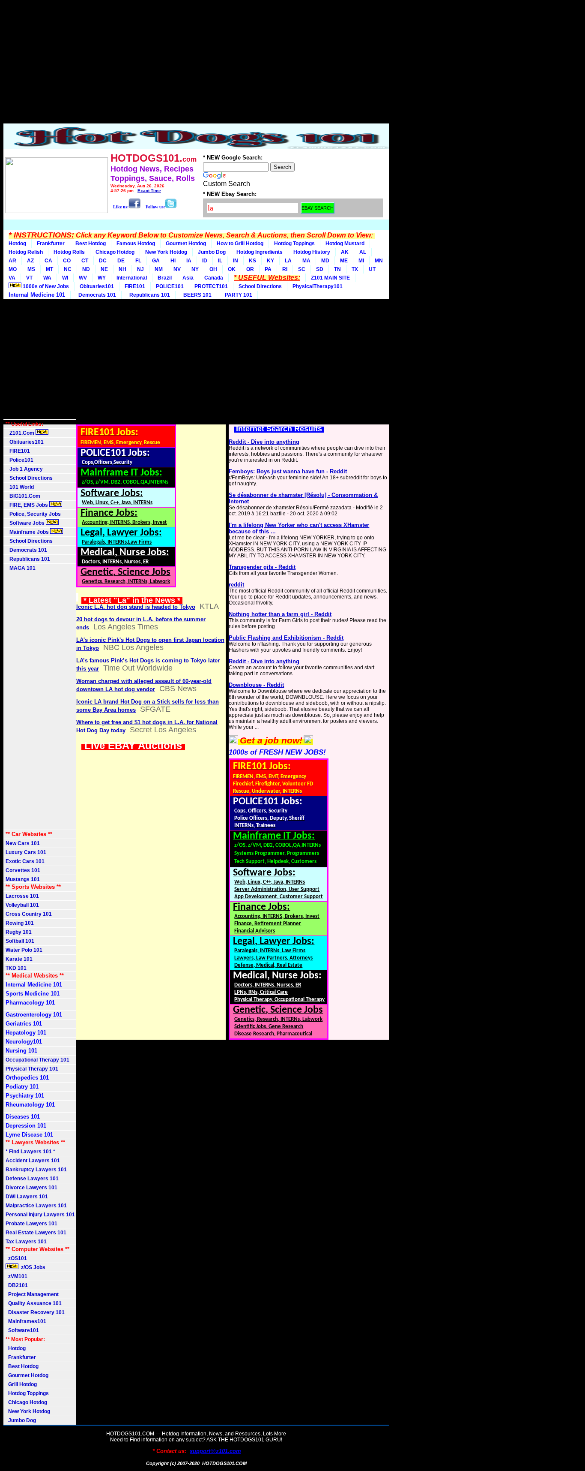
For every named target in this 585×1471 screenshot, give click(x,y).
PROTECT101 (211, 286)
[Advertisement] (196, 63)
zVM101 (16, 1276)
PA (268, 269)
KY (270, 261)
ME (344, 261)
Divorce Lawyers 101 (31, 1188)
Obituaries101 (97, 286)
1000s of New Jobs (45, 286)
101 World (20, 487)
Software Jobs (26, 523)
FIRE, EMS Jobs (27, 505)
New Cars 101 (23, 843)
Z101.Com (21, 433)
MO (13, 269)
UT (372, 269)
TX (355, 269)
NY (195, 269)
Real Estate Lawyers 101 (36, 1233)
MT (49, 269)
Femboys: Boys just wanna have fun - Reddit (288, 471)
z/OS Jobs (32, 1267)
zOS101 (16, 1258)
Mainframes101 (26, 1321)
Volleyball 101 (22, 905)
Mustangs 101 (23, 879)
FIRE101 (135, 286)
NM (159, 269)
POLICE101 (170, 286)
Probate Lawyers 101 (31, 1224)
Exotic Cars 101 (25, 861)
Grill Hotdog (21, 1384)
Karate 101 (19, 959)
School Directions (260, 286)
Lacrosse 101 (22, 896)
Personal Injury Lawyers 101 (40, 1215)
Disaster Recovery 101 (35, 1312)
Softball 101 (20, 941)
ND (86, 269)
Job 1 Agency (24, 469)
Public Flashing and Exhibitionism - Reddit (286, 638)
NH (122, 269)
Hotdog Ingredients (259, 252)
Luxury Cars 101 (26, 852)
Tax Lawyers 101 (26, 1242)
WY (102, 278)
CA (48, 261)
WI (65, 278)
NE (104, 269)
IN (235, 261)
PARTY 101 (237, 295)
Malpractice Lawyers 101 (36, 1206)
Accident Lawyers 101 (33, 1161)
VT (29, 278)
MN (379, 261)
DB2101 (17, 1285)
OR (250, 269)
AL (362, 252)
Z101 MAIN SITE (330, 278)
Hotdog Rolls (69, 252)
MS (31, 269)
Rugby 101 (19, 932)
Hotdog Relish (26, 252)
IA (188, 261)
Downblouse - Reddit (256, 685)
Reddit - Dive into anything (264, 442)
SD (319, 269)
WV (83, 278)
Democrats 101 (96, 295)
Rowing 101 (20, 923)
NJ (140, 269)
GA (156, 261)
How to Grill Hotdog (240, 244)
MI (361, 261)
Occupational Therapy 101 (37, 1060)
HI (173, 261)
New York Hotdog (166, 252)
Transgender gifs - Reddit (262, 567)
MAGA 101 (21, 568)
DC (103, 261)
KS (252, 261)
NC (68, 269)
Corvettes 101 (23, 870)
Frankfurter (51, 244)
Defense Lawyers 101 (32, 1179)
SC (301, 269)
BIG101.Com (23, 496)
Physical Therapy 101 (32, 1069)
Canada (213, 278)
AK (345, 252)
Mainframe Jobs (28, 532)
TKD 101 (16, 968)
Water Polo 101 (24, 950)
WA (47, 278)
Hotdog (17, 244)
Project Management (32, 1294)
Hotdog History (311, 252)
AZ (30, 261)
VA (12, 278)
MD (325, 261)
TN (337, 269)
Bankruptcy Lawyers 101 (36, 1170)
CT (84, 261)
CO (67, 261)
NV (177, 269)
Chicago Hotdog (115, 252)
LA (288, 261)
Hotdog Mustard (344, 244)
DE (121, 261)
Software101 (22, 1330)
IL (220, 261)
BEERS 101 (196, 295)
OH (213, 269)
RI (284, 269)
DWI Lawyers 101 (27, 1197)
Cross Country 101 (29, 914)
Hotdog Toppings (294, 244)
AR (12, 261)
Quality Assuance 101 (34, 1303)
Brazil (165, 278)
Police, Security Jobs (34, 514)
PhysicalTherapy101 (317, 286)
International (131, 278)
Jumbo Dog (212, 252)
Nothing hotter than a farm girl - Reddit (280, 614)
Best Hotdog (90, 244)
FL (138, 261)
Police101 (19, 460)
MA (306, 261)
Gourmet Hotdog (186, 244)
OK (232, 269)
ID (204, 261)
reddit (236, 584)
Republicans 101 (148, 295)
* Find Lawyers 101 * (30, 1152)
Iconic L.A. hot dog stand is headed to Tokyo (135, 607)
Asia (188, 278)
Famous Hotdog (135, 244)
